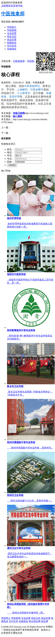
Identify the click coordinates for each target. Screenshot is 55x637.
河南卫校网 (19, 113)
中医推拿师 (13, 13)
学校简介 (11, 27)
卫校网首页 (7, 5)
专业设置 (11, 33)
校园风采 (11, 42)
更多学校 (18, 5)
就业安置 (11, 39)
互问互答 (11, 45)
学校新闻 (11, 30)
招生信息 (11, 36)
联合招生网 (34, 621)
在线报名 (11, 49)
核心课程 (17, 116)
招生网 (44, 621)
